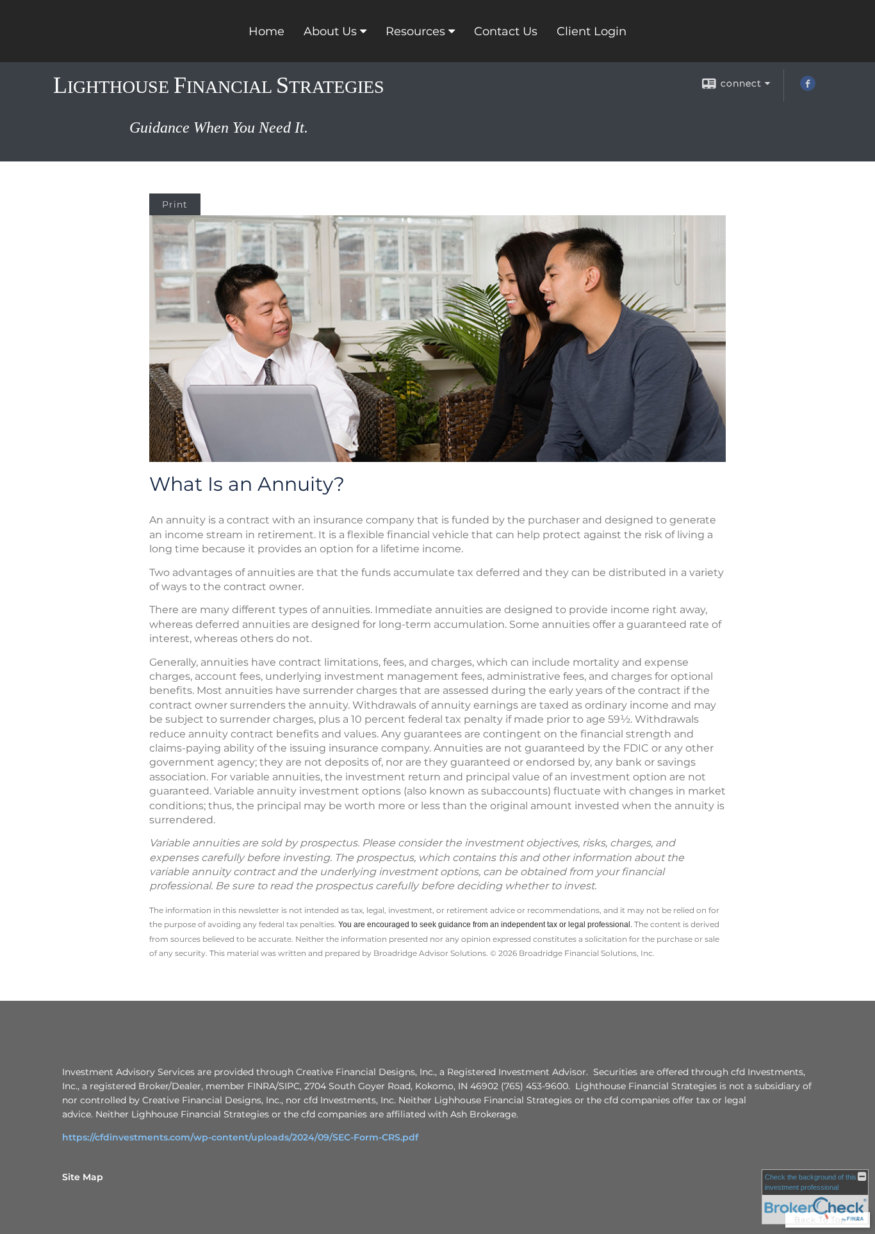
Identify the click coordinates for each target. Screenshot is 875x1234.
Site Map (82, 1177)
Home (266, 31)
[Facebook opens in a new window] (807, 88)
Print (175, 204)
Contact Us (505, 31)
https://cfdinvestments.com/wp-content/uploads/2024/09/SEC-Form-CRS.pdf (240, 1137)
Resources (415, 31)
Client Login (591, 31)
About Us (330, 31)
